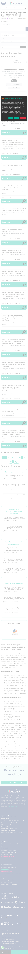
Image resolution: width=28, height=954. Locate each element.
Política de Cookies (16, 110)
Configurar (23, 117)
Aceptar (10, 117)
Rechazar (16, 117)
